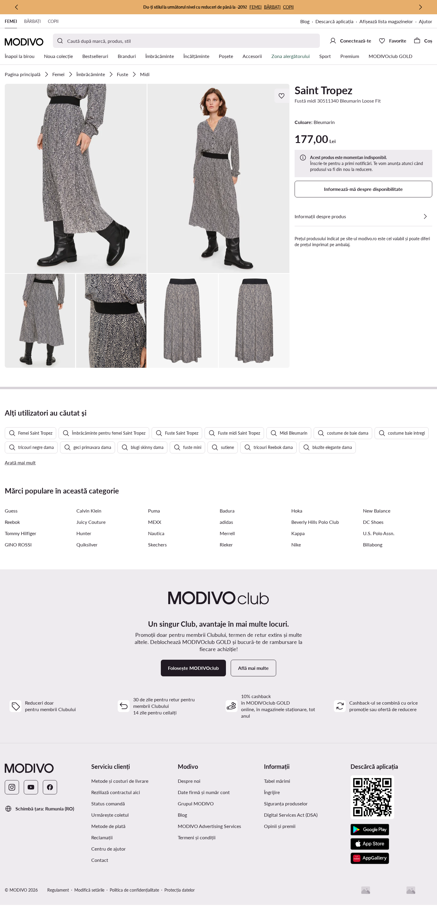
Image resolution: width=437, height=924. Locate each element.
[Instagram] (12, 787)
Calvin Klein (88, 510)
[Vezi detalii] (425, 216)
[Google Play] (369, 830)
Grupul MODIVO (196, 803)
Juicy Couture (91, 522)
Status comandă (108, 803)
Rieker (226, 544)
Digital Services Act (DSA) (290, 815)
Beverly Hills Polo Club (315, 522)
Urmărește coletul (110, 815)
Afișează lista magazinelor (386, 21)
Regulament (58, 889)
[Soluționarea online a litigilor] (410, 890)
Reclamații (102, 837)
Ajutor (425, 21)
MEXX (154, 522)
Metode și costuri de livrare (119, 781)
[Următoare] (420, 7)
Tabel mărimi (277, 781)
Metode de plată (108, 826)
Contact (99, 860)
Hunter (83, 533)
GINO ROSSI (18, 544)
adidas (226, 522)
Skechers (157, 544)
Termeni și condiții (197, 837)
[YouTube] (31, 787)
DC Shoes (373, 522)
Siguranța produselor (286, 803)
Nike (296, 544)
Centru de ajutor (108, 848)
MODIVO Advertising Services (209, 826)
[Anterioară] (17, 7)
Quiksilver (87, 544)
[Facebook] (50, 787)
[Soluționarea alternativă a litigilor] (365, 890)
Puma (154, 510)
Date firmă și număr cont (204, 792)
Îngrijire (272, 792)
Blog (304, 21)
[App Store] (369, 844)
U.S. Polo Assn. (378, 533)
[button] (76, 178)
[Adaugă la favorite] (282, 96)
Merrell (227, 533)
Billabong (372, 544)
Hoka (296, 510)
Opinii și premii (279, 826)
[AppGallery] (369, 858)
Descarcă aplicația (334, 21)
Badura (227, 510)
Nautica (156, 533)
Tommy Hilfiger (20, 533)
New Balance (376, 510)
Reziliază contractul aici (115, 792)
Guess (11, 510)
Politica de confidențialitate (134, 889)
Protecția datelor (179, 889)
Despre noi (189, 781)
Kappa (298, 533)
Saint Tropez (324, 90)
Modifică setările (89, 889)
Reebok (12, 522)
